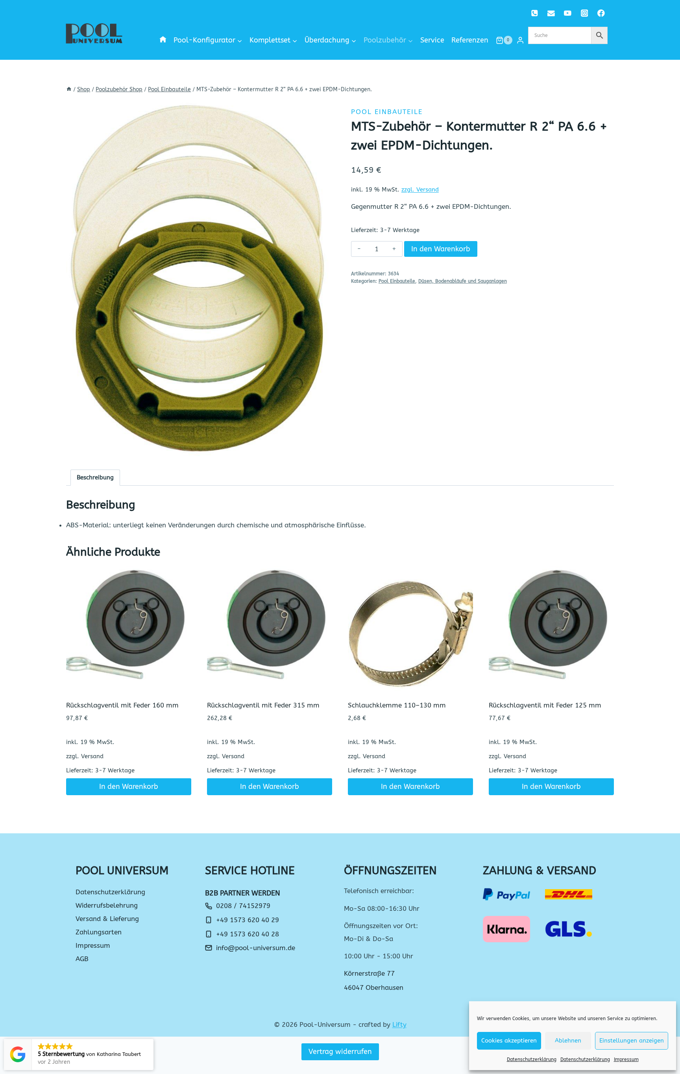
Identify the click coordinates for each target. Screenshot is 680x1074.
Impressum (626, 1059)
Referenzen (469, 40)
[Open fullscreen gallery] (321, 448)
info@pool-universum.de (255, 948)
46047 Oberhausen (373, 987)
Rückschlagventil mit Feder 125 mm (545, 705)
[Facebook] (601, 13)
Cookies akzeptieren (509, 1040)
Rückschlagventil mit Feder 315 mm (263, 705)
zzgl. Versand (420, 189)
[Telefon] (534, 13)
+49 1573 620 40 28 (247, 934)
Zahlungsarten (99, 932)
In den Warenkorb (440, 249)
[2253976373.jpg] (197, 278)
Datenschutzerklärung (531, 1059)
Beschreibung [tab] (95, 477)
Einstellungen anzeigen (631, 1040)
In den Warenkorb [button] (128, 786)
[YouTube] (567, 13)
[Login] (520, 40)
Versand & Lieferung (107, 919)
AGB (82, 959)
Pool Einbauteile (387, 112)
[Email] (551, 13)
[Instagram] (584, 13)
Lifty (399, 1024)
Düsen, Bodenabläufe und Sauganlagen (462, 281)
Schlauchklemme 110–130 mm (397, 705)
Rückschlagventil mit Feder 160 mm (122, 705)
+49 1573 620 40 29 (247, 920)
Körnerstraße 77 (369, 973)
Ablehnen (568, 1040)
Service (432, 40)
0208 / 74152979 (243, 906)
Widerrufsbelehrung (107, 905)
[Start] (69, 89)
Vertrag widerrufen (340, 1051)
